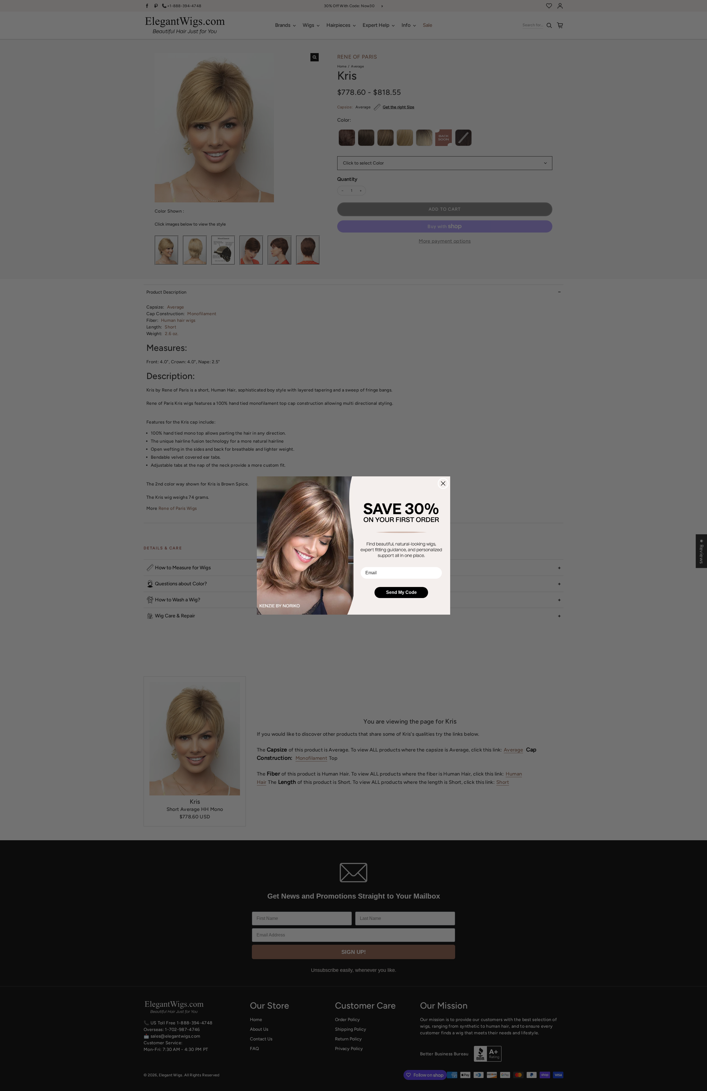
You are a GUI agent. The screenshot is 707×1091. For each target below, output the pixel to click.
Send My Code (401, 592)
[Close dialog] (443, 483)
